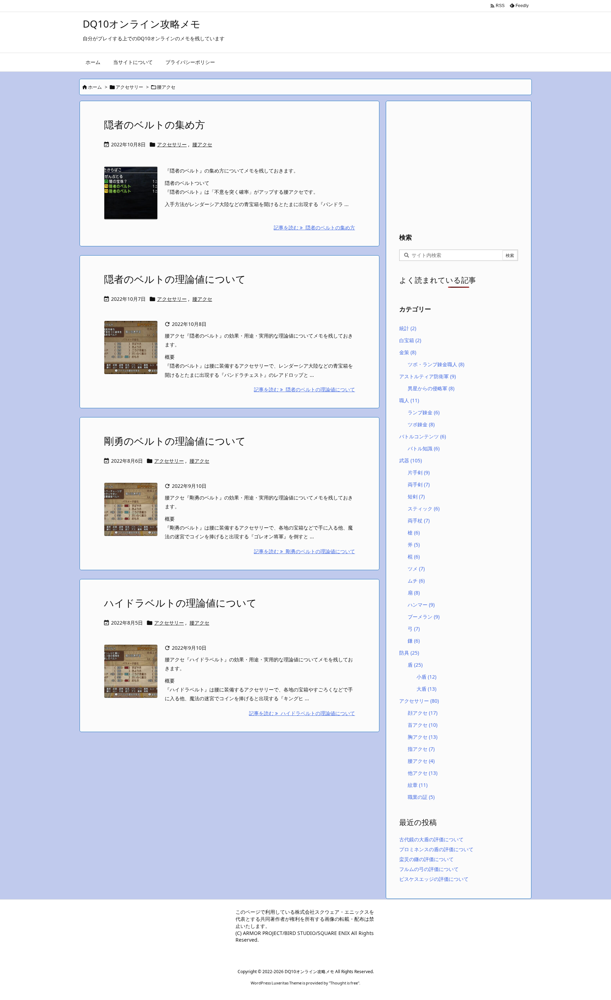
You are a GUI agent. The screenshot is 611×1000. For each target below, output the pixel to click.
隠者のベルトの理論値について (175, 279)
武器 (410, 460)
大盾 (426, 688)
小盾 (426, 676)
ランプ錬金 (424, 412)
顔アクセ (422, 712)
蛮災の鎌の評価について (426, 859)
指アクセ (421, 748)
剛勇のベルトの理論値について (175, 441)
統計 (407, 328)
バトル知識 (424, 448)
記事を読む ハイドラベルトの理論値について (302, 713)
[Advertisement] (458, 165)
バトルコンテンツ (422, 436)
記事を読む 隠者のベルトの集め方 (314, 227)
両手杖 (419, 520)
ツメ (416, 568)
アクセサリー (129, 87)
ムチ (416, 580)
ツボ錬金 (421, 424)
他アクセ (422, 773)
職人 (409, 400)
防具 (409, 652)
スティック (424, 508)
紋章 (417, 785)
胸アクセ (422, 736)
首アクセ (422, 724)
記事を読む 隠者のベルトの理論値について (304, 389)
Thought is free (344, 983)
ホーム (95, 87)
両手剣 (419, 484)
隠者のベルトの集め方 (154, 124)
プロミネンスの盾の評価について (436, 849)
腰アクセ (202, 144)
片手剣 (419, 472)
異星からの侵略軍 (431, 388)
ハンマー (421, 604)
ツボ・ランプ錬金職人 (436, 364)
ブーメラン (424, 616)
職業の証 (421, 797)
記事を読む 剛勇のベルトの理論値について (304, 551)
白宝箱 (410, 340)
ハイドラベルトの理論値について (180, 602)
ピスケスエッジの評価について (434, 879)
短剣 (416, 496)
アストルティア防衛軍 (427, 376)
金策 (407, 352)
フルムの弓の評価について (429, 869)
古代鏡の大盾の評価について (431, 839)
